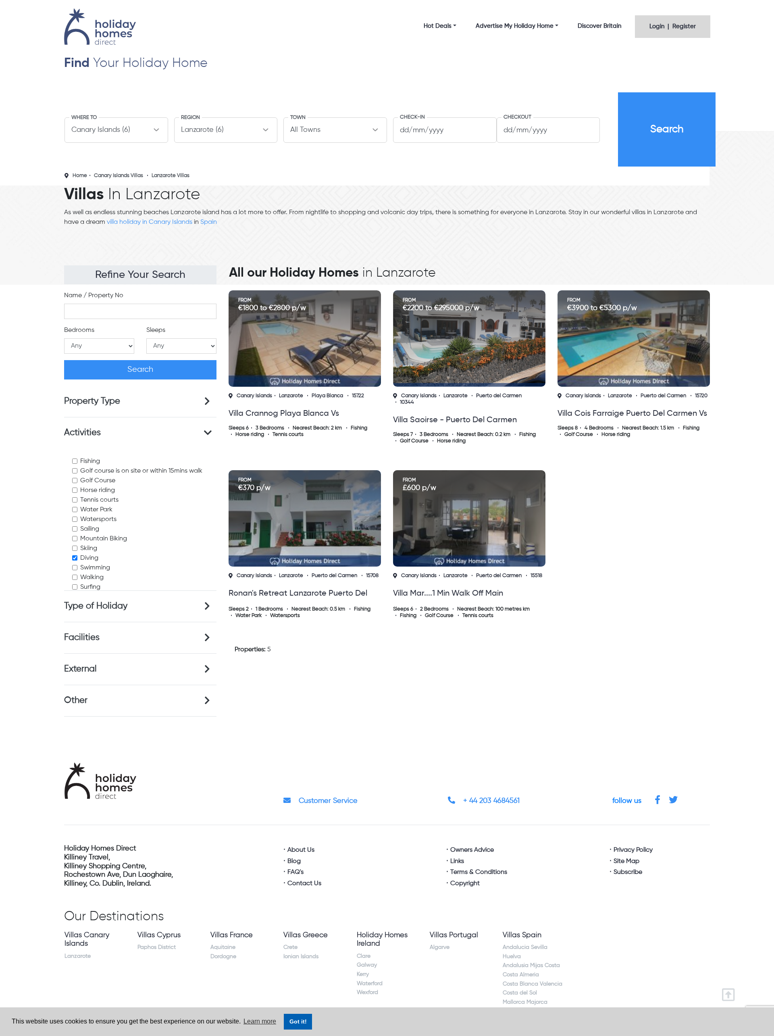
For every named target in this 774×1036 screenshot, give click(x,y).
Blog (294, 861)
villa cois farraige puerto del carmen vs (632, 414)
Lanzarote (291, 395)
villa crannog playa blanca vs (284, 414)
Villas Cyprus (159, 935)
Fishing (90, 461)
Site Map (626, 861)
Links (457, 861)
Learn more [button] (259, 1021)
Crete (290, 947)
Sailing (89, 529)
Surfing (90, 587)
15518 (536, 575)
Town (298, 117)
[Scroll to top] (730, 992)
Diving (89, 558)
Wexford (367, 992)
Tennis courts (99, 500)
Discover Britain (599, 26)
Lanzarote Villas (170, 175)
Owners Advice (472, 850)
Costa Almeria (521, 975)
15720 (701, 395)
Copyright (465, 883)
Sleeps (155, 330)
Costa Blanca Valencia (532, 984)
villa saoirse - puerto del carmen (455, 420)
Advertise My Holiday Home (514, 26)
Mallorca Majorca (525, 1002)
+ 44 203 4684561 (490, 801)
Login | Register (672, 26)
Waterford (370, 983)
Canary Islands (254, 395)
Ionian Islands (300, 956)
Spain (208, 222)
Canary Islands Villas (118, 175)
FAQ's (295, 872)
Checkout (517, 117)
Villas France (231, 935)
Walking (92, 577)
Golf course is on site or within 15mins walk (141, 471)
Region (190, 117)
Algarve (439, 947)
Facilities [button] (82, 637)
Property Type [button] (92, 401)
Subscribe (628, 872)
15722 (358, 395)
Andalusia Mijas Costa (531, 965)
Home (80, 175)
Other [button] (75, 700)
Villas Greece (305, 935)
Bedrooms (79, 330)
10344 (407, 402)
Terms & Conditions (478, 872)
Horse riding (97, 490)
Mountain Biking (103, 539)
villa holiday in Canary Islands (149, 222)
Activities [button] (82, 432)
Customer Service (327, 801)
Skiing (88, 548)
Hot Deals (438, 26)
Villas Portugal (454, 935)
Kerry (363, 974)
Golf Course (97, 480)
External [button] (80, 669)
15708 (372, 575)
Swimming (95, 568)
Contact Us (304, 883)
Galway (367, 965)
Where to (84, 117)
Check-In (412, 117)
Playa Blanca (327, 395)
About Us (300, 850)
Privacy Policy (633, 850)
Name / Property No (93, 295)
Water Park (96, 510)
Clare (363, 956)
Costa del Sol (520, 993)
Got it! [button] (298, 1021)
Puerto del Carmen (499, 395)
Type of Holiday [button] (95, 606)
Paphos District (156, 947)
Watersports (98, 519)
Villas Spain (522, 935)
